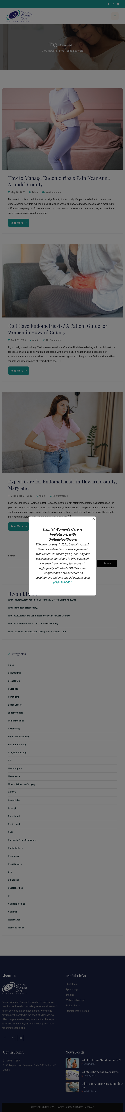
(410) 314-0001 (62, 582)
